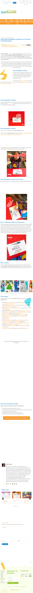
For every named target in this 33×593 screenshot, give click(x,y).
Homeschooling (3, 571)
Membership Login (3, 582)
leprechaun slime (5, 317)
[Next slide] (31, 286)
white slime (18, 307)
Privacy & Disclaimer (23, 586)
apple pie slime (26, 312)
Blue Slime (7, 318)
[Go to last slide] (1, 286)
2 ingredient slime (5, 309)
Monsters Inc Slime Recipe (16, 134)
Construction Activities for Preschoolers (9, 306)
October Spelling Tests (16, 501)
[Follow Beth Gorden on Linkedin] (14, 484)
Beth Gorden (9, 464)
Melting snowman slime (6, 321)
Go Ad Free (14, 3)
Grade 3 (21, 2)
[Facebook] (28, 45)
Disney (5, 3)
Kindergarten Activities (2, 574)
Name (3, 541)
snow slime (18, 321)
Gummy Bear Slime (22, 325)
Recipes (9, 1)
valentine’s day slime (6, 322)
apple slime (9, 312)
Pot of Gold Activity (21, 316)
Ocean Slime (24, 305)
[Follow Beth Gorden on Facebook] (7, 484)
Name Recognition (10, 46)
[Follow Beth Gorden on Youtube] (12, 484)
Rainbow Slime (9, 307)
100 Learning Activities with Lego (26, 501)
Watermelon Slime (5, 314)
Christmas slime (19, 320)
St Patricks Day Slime (9, 316)
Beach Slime (12, 310)
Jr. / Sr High (25, 4)
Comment (4, 527)
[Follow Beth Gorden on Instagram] (10, 484)
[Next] (30, 499)
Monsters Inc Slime (5, 328)
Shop (7, 3)
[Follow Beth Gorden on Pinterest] (16, 484)
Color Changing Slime (12, 302)
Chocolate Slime (5, 326)
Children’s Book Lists (3, 580)
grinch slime (26, 320)
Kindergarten (3, 46)
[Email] (30, 45)
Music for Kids (2, 578)
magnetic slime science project (8, 303)
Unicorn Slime (25, 328)
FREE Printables (12, 45)
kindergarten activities (5, 83)
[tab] (5, 293)
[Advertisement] (25, 11)
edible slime (13, 325)
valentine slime (16, 322)
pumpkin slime (5, 313)
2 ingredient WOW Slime (27, 133)
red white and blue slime (24, 310)
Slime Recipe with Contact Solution (13, 324)
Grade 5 (27, 2)
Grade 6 (30, 2)
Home (3, 1)
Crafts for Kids (2, 570)
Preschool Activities (2, 577)
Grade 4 (24, 2)
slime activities (15, 82)
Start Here (5, 1)
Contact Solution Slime (5, 134)
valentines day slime (26, 322)
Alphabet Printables (5, 45)
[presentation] (6, 495)
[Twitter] (18, 590)
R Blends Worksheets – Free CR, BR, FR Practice (6, 502)
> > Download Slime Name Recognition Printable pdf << (16, 418)
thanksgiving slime (17, 313)
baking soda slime (11, 305)
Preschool (16, 46)
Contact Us (2, 581)
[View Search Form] (17, 3)
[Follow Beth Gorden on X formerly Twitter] (9, 484)
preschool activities (26, 82)
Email (19, 541)
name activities (23, 80)
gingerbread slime (9, 320)
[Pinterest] (27, 45)
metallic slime (21, 302)
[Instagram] (12, 590)
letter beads (8, 147)
